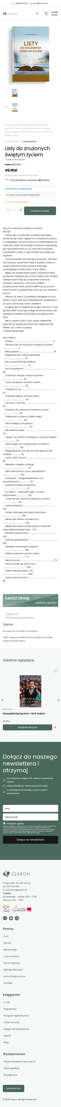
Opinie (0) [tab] (12, 614)
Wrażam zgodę (15, 823)
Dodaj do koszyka (40, 210)
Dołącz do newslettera (30, 839)
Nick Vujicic (8, 709)
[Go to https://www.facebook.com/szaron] (5, 918)
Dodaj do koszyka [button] (27, 727)
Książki (9, 125)
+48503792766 (21, 3)
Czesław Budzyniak (15, 159)
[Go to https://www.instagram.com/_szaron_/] (17, 918)
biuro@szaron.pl (40, 3)
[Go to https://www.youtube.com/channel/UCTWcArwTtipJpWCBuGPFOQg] (11, 918)
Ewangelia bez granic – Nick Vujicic (24, 713)
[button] (28, 141)
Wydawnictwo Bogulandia (18, 188)
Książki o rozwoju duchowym (27, 128)
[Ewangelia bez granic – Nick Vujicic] (30, 691)
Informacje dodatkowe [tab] (20, 617)
